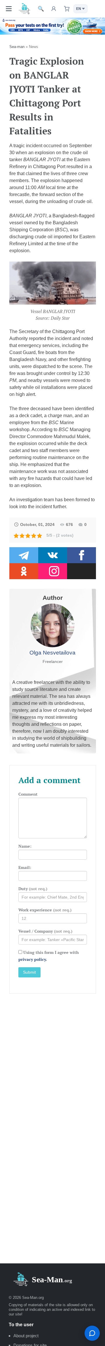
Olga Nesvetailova (52, 653)
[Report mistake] (92, 1333)
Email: (24, 867)
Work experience (44, 910)
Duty (32, 888)
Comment (28, 794)
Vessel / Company (45, 931)
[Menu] (9, 8)
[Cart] (66, 9)
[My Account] (54, 9)
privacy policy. (32, 959)
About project (25, 1335)
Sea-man (16, 47)
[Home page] (24, 8)
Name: (25, 846)
